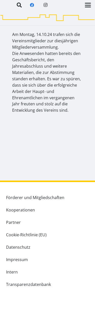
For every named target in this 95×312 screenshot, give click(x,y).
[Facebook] (32, 5)
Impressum (17, 259)
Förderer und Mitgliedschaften (35, 197)
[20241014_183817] (47, 148)
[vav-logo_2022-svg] (13, 11)
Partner (13, 222)
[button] (19, 5)
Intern (12, 272)
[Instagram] (46, 5)
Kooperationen (20, 210)
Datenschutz (18, 247)
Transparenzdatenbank (28, 284)
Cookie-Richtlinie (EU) (26, 235)
